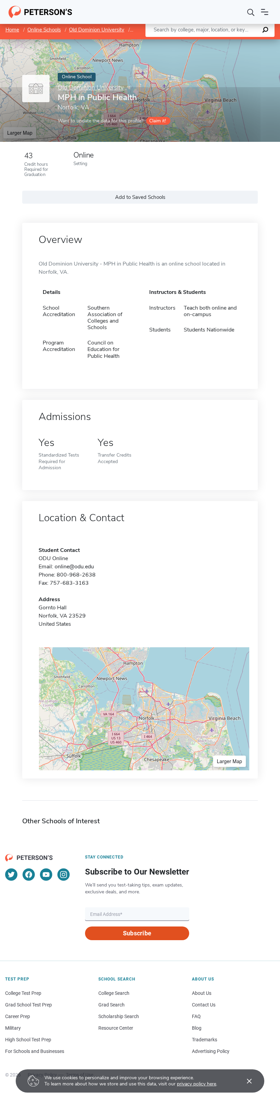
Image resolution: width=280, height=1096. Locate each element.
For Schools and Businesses (34, 1051)
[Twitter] (11, 874)
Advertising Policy (210, 1051)
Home (12, 29)
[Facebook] (29, 874)
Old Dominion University (96, 29)
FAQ (196, 1016)
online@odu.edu (74, 566)
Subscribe (137, 933)
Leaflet (200, 42)
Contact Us (203, 1004)
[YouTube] (46, 874)
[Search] (251, 12)
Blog (196, 1028)
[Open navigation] (264, 12)
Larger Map (19, 132)
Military (13, 1028)
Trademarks (204, 1039)
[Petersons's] (40, 12)
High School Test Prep (28, 1039)
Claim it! (157, 121)
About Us (201, 993)
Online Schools (44, 29)
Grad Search (111, 1004)
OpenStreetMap (234, 42)
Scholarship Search (118, 1016)
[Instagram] (63, 874)
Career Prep (17, 1016)
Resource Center (115, 1028)
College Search (113, 993)
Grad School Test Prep (28, 1004)
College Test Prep (23, 993)
